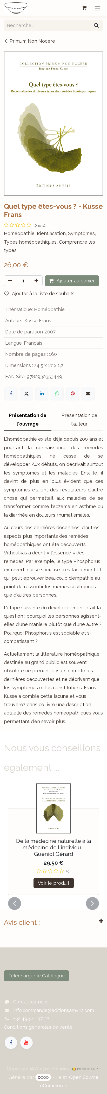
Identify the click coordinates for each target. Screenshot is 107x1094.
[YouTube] (26, 1042)
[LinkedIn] (42, 393)
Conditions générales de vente (38, 1027)
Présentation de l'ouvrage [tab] (27, 419)
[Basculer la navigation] (97, 8)
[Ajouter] (36, 280)
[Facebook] (11, 393)
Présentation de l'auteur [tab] (79, 419)
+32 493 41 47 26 (31, 1018)
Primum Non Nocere (32, 41)
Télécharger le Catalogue (36, 975)
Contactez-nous (31, 1001)
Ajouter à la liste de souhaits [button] (43, 293)
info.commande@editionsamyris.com (53, 1010)
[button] (14, 903)
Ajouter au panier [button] (75, 280)
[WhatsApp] (57, 393)
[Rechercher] (96, 25)
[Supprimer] (10, 280)
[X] (26, 393)
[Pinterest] (72, 393)
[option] (53, 839)
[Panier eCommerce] (84, 8)
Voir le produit (53, 883)
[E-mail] (88, 393)
